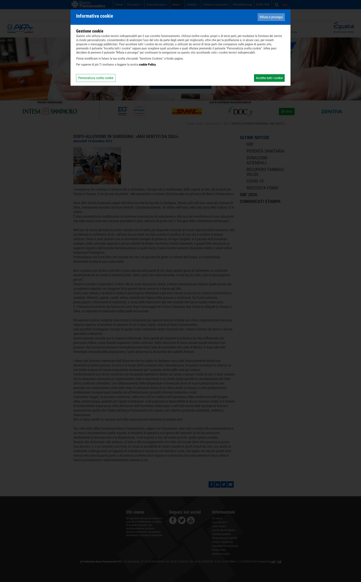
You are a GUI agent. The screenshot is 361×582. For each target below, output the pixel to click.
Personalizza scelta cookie (95, 78)
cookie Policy (147, 64)
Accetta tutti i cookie (269, 78)
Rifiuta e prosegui (271, 17)
